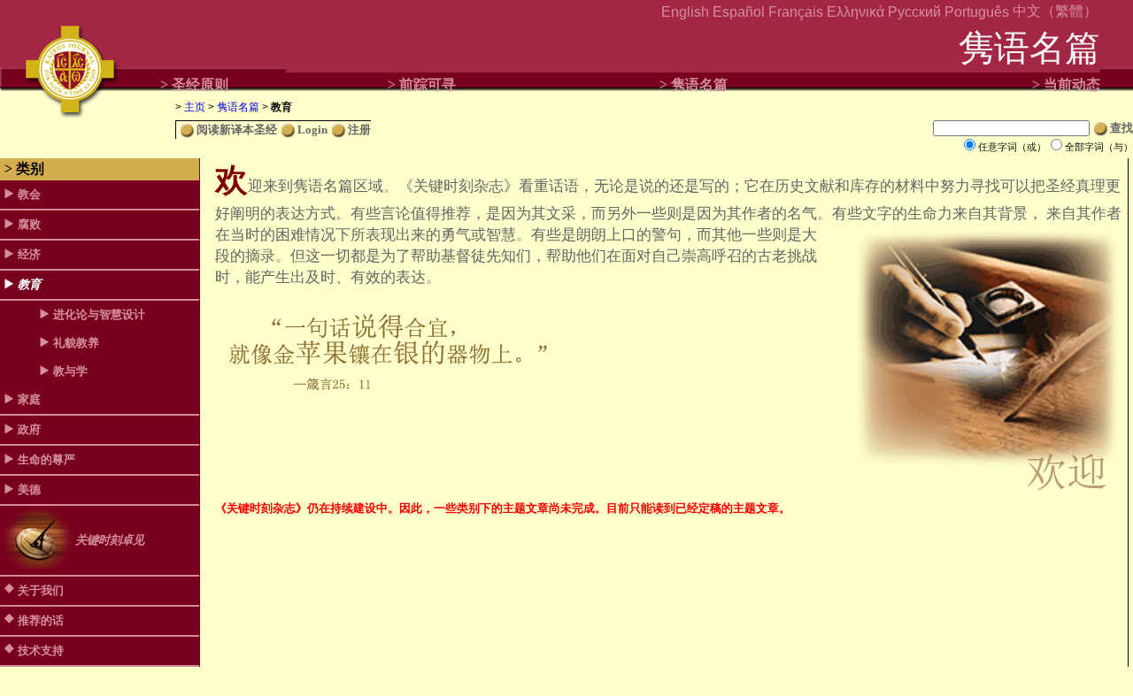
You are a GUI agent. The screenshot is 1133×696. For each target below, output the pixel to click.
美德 (29, 489)
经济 (29, 254)
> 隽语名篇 (693, 84)
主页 (194, 107)
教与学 (70, 371)
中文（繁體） (1055, 11)
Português (976, 11)
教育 (29, 284)
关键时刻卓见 (109, 540)
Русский (914, 11)
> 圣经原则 (194, 84)
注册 (359, 129)
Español (739, 11)
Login (312, 129)
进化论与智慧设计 (99, 314)
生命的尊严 (46, 459)
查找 (1121, 127)
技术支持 (41, 650)
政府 (29, 429)
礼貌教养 (76, 342)
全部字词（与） (1099, 146)
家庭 (29, 399)
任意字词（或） (1012, 146)
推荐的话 (41, 620)
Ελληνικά (855, 11)
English (685, 11)
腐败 (29, 224)
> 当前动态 (1066, 84)
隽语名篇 (238, 107)
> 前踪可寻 (422, 84)
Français (795, 11)
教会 (29, 194)
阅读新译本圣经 (237, 129)
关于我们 (41, 590)
